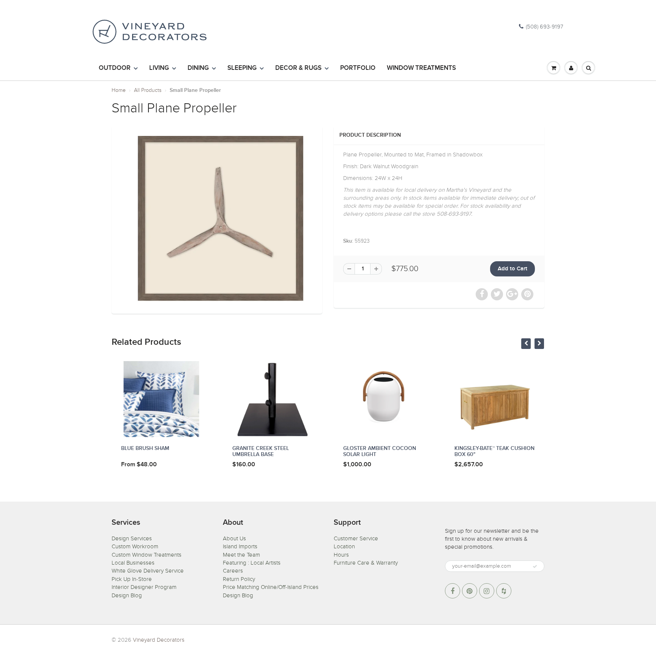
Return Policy (239, 579)
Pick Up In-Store (132, 579)
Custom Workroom (135, 546)
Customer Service (356, 538)
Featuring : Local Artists (252, 562)
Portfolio (357, 68)
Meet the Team (241, 554)
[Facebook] (452, 590)
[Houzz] (503, 590)
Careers (233, 570)
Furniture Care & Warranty (366, 562)
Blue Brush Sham (145, 448)
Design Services (132, 538)
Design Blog (127, 595)
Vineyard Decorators (158, 639)
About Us (234, 538)
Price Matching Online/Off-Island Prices (271, 587)
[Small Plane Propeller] (217, 218)
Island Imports (240, 546)
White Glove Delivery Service (148, 570)
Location (344, 546)
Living (159, 68)
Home (119, 90)
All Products (147, 90)
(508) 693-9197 (544, 26)
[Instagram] (486, 590)
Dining (198, 68)
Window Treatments (421, 68)
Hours (341, 554)
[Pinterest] (469, 590)
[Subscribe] (535, 566)
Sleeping (242, 68)
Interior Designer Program (144, 587)
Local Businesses (133, 562)
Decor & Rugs (298, 68)
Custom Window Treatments (146, 554)
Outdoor (115, 68)
